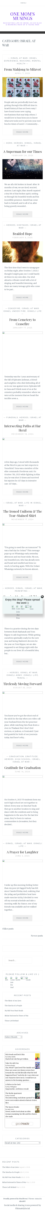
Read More (24, 133)
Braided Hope (22, 234)
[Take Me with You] (37, 1068)
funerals (12, 417)
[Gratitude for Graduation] (22, 777)
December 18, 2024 (22, 434)
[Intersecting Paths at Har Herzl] (22, 439)
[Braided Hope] (22, 262)
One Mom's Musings (22, 16)
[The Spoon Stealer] (37, 1112)
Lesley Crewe (10, 1109)
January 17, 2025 (22, 328)
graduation (16, 756)
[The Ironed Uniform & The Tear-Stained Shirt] (22, 525)
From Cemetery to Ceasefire (22, 321)
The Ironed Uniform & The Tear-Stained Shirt (22, 513)
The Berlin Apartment (13, 1093)
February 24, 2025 (22, 155)
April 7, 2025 (22, 73)
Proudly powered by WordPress (15, 1199)
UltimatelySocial (22, 1208)
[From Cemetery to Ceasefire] (22, 333)
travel (21, 678)
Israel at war (19, 58)
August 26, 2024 (22, 688)
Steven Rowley (11, 1065)
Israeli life (34, 311)
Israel (28, 143)
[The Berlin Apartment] (37, 1098)
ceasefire (14, 308)
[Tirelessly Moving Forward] (22, 693)
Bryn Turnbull (11, 1095)
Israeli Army (14, 675)
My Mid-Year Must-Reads (14, 1011)
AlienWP (22, 1201)
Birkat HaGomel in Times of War (16, 1016)
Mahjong (25, 61)
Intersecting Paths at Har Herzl (22, 428)
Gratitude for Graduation (22, 768)
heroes (18, 143)
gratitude (31, 756)
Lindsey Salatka (11, 1057)
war (21, 506)
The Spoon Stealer (12, 1107)
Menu (23, 3)
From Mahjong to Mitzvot (22, 69)
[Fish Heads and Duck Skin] (37, 1060)
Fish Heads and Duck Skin (15, 1055)
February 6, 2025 (22, 238)
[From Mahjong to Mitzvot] (22, 96)
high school (23, 759)
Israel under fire (14, 311)
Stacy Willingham (12, 1087)
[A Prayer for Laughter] (22, 861)
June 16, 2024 (22, 772)
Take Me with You (12, 1063)
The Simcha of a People (13, 1006)
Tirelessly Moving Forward (22, 684)
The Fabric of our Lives (13, 1001)
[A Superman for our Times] (22, 178)
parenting (21, 591)
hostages (22, 225)
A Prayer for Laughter (22, 852)
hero (9, 143)
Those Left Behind (11, 1021)
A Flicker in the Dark (13, 1084)
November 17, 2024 (22, 519)
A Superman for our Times (22, 151)
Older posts (8, 928)
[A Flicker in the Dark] (37, 1090)
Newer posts (37, 935)
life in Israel (32, 503)
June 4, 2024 (22, 856)
